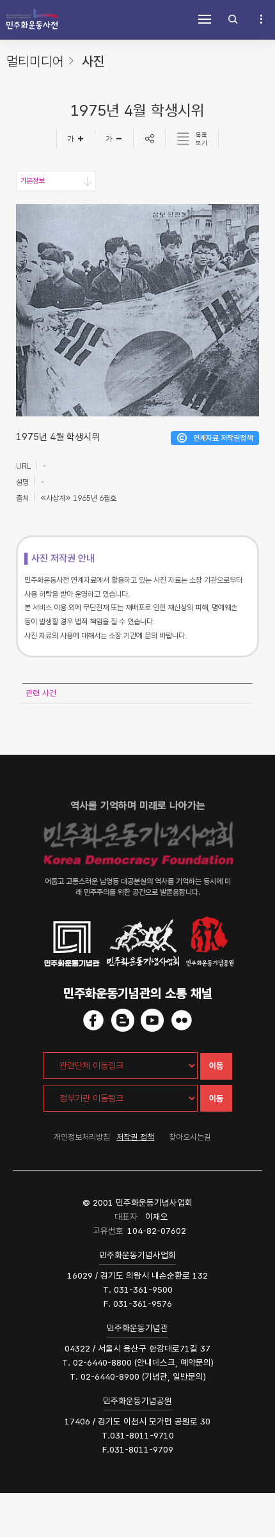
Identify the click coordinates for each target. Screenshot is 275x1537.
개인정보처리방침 (82, 1137)
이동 (216, 1066)
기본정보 (32, 181)
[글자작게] (114, 138)
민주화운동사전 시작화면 (32, 19)
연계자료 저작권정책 (223, 438)
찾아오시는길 (190, 1137)
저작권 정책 (135, 1137)
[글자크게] (75, 138)
